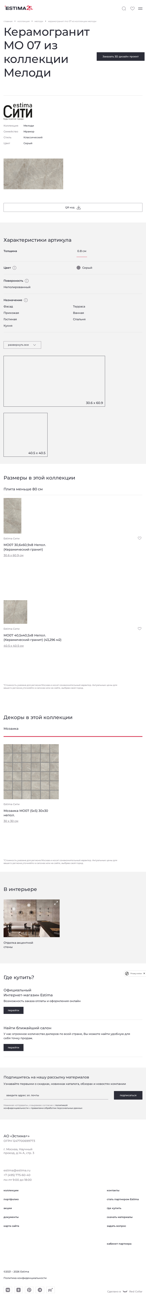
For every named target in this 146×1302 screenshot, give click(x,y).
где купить (114, 1208)
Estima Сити (12, 538)
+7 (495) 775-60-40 (17, 1175)
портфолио (11, 1199)
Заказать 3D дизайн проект (121, 56)
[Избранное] (132, 8)
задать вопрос (116, 1226)
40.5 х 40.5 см (14, 645)
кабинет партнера (119, 1243)
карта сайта (11, 1226)
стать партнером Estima (123, 1199)
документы (11, 1217)
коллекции (11, 1190)
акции (8, 1208)
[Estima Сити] (18, 111)
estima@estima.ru (17, 1170)
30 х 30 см (11, 821)
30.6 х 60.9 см (14, 555)
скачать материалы (120, 1217)
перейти (13, 1010)
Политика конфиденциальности (25, 1278)
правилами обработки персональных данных (56, 1108)
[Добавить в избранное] (139, 538)
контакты (113, 1190)
